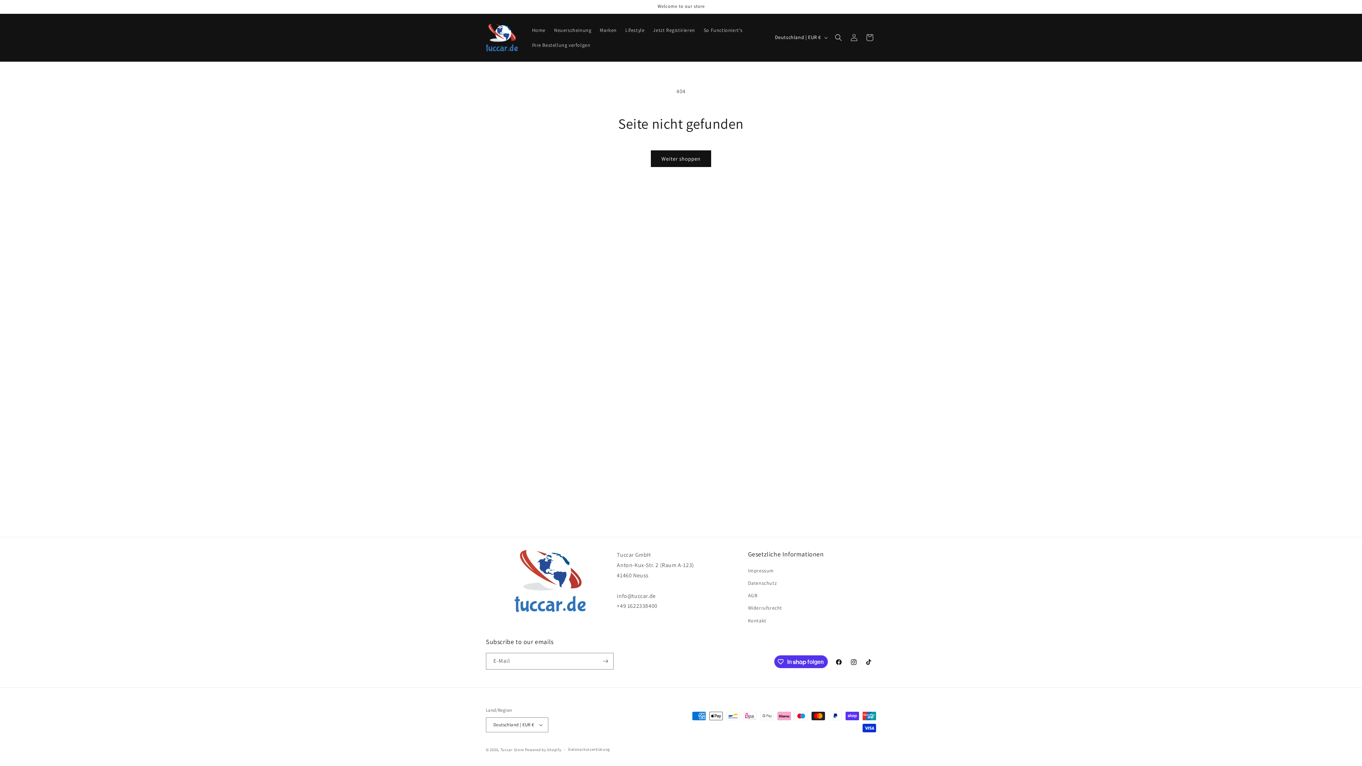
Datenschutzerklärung (589, 749)
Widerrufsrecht (765, 608)
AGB (753, 595)
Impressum (761, 570)
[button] (838, 37)
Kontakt (757, 620)
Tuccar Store (512, 749)
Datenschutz (762, 583)
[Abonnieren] (605, 661)
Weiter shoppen (681, 158)
